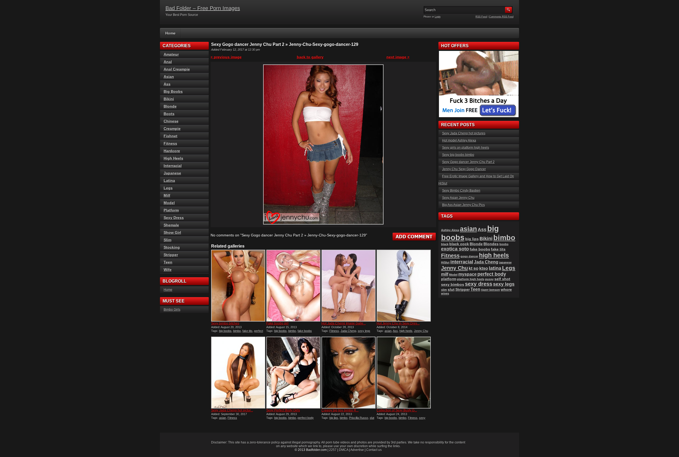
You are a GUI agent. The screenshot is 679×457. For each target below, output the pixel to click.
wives (445, 293)
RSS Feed (481, 16)
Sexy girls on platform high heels (465, 148)
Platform (171, 210)
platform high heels (470, 279)
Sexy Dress (174, 218)
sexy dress (478, 284)
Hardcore (172, 151)
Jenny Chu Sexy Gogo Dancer (464, 169)
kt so (473, 268)
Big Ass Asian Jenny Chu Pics (463, 205)
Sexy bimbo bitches (225, 323)
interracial (461, 262)
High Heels (173, 158)
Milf (167, 195)
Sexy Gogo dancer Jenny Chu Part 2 (468, 162)
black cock (459, 244)
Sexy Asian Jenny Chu (458, 198)
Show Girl (172, 232)
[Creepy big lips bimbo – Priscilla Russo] (348, 372)
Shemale (171, 225)
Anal (168, 62)
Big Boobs (173, 91)
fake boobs (305, 330)
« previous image (226, 57)
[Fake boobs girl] (293, 286)
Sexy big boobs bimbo (458, 155)
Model (169, 203)
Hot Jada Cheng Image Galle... (343, 323)
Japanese (172, 173)
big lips (333, 417)
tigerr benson (490, 289)
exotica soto (455, 249)
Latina (169, 180)
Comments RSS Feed (501, 16)
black (445, 244)
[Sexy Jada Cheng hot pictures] (238, 372)
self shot (502, 279)
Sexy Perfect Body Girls (283, 410)
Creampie (172, 128)
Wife (168, 269)
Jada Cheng (348, 330)
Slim (167, 240)
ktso (483, 268)
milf (444, 274)
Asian (169, 76)
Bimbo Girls (172, 309)
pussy (489, 279)
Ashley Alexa (450, 230)
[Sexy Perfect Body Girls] (293, 372)
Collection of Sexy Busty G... (397, 410)
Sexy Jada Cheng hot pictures (463, 133)
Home (170, 33)
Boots (169, 114)
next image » (398, 57)
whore (506, 290)
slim (444, 289)
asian (388, 330)
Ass (395, 330)
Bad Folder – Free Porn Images (203, 8)
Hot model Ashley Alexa (459, 140)
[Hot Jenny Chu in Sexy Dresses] (404, 286)
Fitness (334, 330)
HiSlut (445, 262)
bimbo (237, 330)
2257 (333, 450)
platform (448, 279)
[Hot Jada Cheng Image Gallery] (348, 286)
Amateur (171, 54)
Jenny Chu (421, 330)
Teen (168, 262)
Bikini (169, 99)
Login (438, 16)
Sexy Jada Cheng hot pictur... (232, 410)
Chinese (171, 121)
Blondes (491, 244)
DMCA (343, 450)
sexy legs (364, 330)
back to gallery (310, 57)
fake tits (247, 330)
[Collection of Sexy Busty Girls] (404, 372)
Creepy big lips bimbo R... (340, 410)
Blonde (170, 106)
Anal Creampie (177, 69)
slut (372, 417)
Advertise (357, 450)
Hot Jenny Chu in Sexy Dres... (398, 323)
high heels (405, 330)
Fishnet (170, 136)
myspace (467, 274)
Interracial (173, 166)
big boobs (225, 330)
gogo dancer (469, 256)
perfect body (306, 417)
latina (495, 268)
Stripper (171, 255)
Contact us (374, 450)
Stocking (172, 247)
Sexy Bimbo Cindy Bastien (461, 190)
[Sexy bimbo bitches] (238, 286)
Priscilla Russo (358, 417)
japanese (505, 262)
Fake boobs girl (277, 323)
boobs (503, 244)
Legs (168, 188)
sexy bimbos (452, 285)
